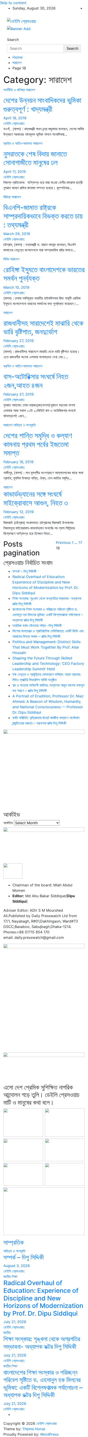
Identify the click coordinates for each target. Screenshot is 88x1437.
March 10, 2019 (16, 287)
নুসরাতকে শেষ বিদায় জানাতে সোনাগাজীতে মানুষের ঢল (35, 158)
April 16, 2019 (14, 118)
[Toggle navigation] (10, 35)
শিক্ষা (14, 1276)
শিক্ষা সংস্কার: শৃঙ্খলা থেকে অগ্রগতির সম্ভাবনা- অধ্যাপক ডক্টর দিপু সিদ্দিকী (41, 1342)
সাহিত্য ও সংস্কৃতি (25, 425)
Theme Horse (33, 1429)
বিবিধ (6, 259)
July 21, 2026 (14, 1321)
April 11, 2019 (14, 171)
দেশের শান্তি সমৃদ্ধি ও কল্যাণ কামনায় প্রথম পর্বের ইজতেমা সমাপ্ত (37, 444)
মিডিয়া (7, 197)
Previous (63, 542)
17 (80, 542)
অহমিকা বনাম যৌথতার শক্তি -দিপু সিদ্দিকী (37, 625)
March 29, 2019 (16, 233)
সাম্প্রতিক (13, 1242)
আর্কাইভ (8, 823)
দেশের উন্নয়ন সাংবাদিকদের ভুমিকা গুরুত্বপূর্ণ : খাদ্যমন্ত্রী (42, 104)
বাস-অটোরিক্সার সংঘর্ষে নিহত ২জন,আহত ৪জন (35, 380)
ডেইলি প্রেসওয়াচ (46, 1423)
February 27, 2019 (18, 340)
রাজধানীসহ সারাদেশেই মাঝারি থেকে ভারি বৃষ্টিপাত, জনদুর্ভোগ (43, 327)
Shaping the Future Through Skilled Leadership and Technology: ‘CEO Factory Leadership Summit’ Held (48, 663)
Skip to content (13, 2)
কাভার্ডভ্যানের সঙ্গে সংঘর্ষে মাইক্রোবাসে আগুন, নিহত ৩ (35, 498)
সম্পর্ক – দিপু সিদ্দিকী (24, 571)
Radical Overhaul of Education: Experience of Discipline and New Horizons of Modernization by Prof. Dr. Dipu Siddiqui (43, 1298)
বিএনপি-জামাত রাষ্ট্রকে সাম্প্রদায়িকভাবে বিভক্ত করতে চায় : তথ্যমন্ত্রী (43, 216)
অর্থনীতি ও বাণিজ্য (14, 89)
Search (13, 39)
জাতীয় (7, 1276)
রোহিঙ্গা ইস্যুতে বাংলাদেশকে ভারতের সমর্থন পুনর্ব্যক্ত (44, 274)
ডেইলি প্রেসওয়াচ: (14, 123)
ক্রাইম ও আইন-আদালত (17, 143)
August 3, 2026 (16, 1265)
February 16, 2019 (18, 462)
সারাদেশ (30, 89)
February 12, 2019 (18, 512)
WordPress (49, 1434)
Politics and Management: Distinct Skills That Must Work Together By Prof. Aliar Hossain (46, 647)
